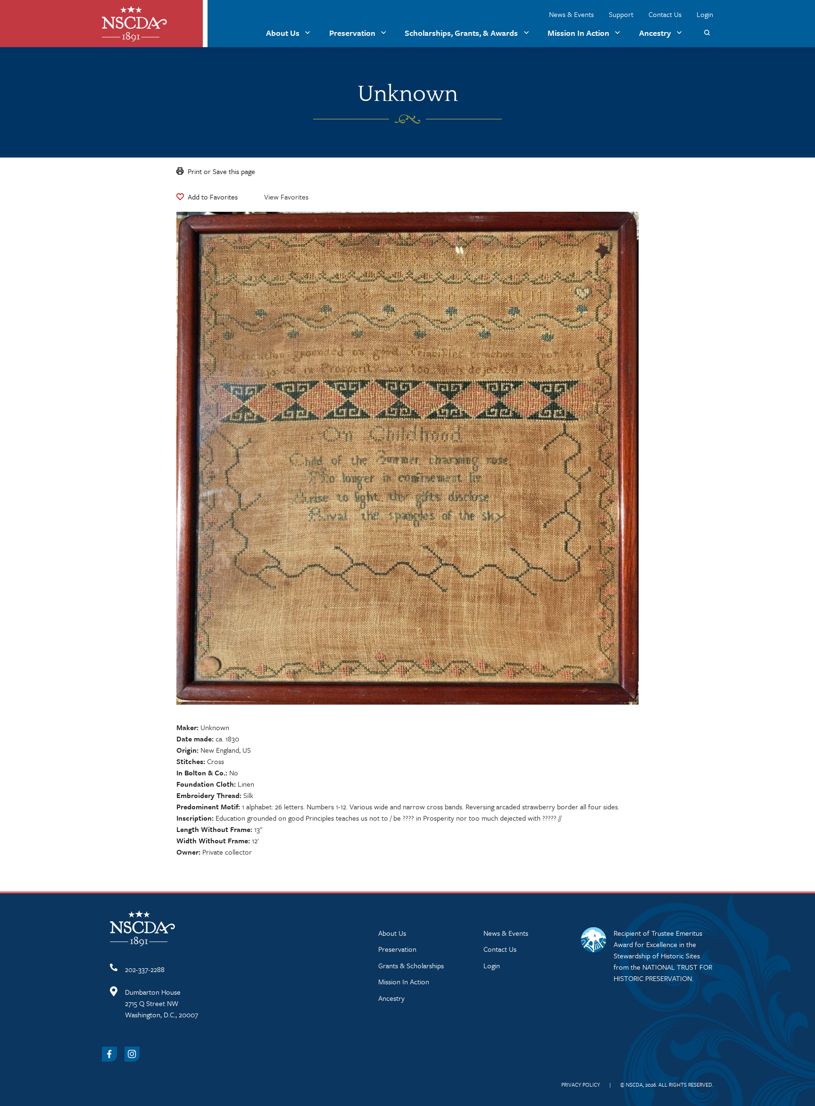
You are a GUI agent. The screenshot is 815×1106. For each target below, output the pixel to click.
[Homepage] (134, 24)
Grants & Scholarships (411, 965)
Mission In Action (578, 33)
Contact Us (665, 14)
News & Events (571, 14)
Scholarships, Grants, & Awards (461, 33)
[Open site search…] (706, 32)
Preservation (352, 33)
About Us (282, 33)
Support (621, 14)
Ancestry (655, 33)
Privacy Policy (580, 1085)
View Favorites (286, 196)
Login (705, 14)
